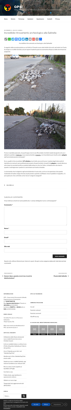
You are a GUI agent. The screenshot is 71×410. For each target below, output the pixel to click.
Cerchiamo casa (8, 372)
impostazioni (6, 408)
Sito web (7, 246)
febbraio (19, 155)
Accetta (36, 404)
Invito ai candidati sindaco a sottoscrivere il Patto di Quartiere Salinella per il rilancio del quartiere (15, 346)
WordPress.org (34, 316)
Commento (8, 205)
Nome (6, 228)
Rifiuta (46, 404)
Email (6, 237)
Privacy (57, 19)
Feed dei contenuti (35, 310)
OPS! (18, 7)
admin (20, 30)
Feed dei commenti (35, 313)
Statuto (13, 19)
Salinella (10, 185)
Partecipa (21, 19)
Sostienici (30, 19)
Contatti (49, 19)
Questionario (40, 19)
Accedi (32, 307)
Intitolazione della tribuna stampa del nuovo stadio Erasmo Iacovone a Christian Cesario (14, 339)
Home (6, 19)
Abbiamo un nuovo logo (10, 380)
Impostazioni (57, 404)
